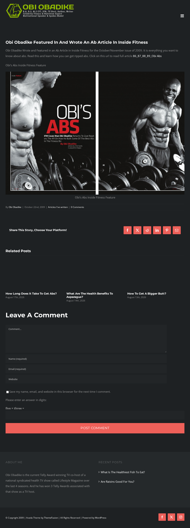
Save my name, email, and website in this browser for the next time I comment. (60, 391)
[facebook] (162, 517)
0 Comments (77, 207)
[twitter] (171, 517)
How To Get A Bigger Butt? (94, 293)
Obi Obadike (15, 207)
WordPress (100, 517)
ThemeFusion (51, 517)
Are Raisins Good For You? (117, 481)
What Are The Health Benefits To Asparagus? (37, 295)
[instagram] (180, 517)
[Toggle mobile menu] (182, 16)
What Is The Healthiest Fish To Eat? (161, 293)
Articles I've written (58, 207)
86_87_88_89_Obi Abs (147, 56)
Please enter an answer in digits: (26, 400)
